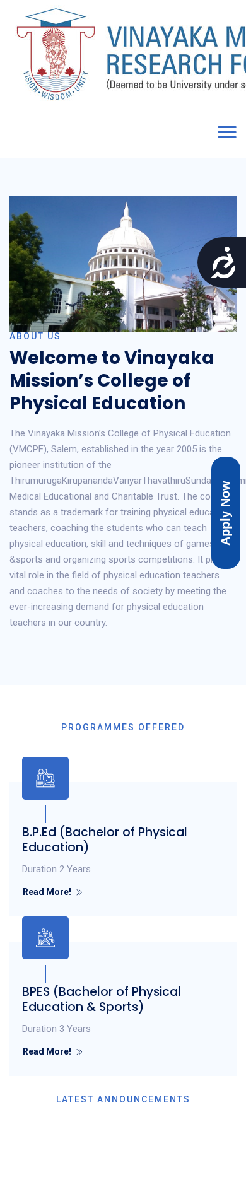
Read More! (47, 892)
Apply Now (225, 512)
